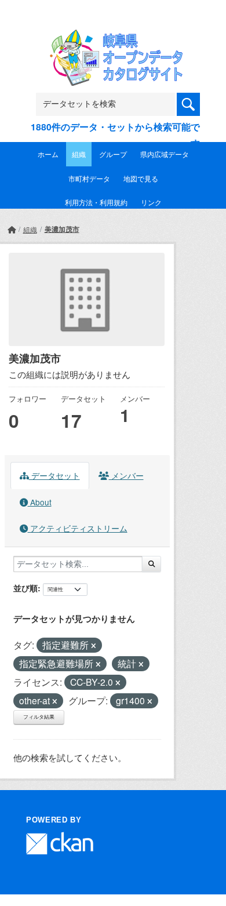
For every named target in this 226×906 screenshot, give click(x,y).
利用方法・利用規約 (96, 202)
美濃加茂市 (62, 229)
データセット (54, 475)
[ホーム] (12, 229)
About (40, 502)
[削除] (93, 645)
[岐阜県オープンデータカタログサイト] (113, 36)
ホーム (48, 154)
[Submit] (151, 564)
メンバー (126, 475)
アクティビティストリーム (77, 528)
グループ (113, 154)
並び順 (25, 588)
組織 (79, 154)
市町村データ (89, 178)
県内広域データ (164, 154)
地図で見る (140, 178)
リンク (151, 202)
